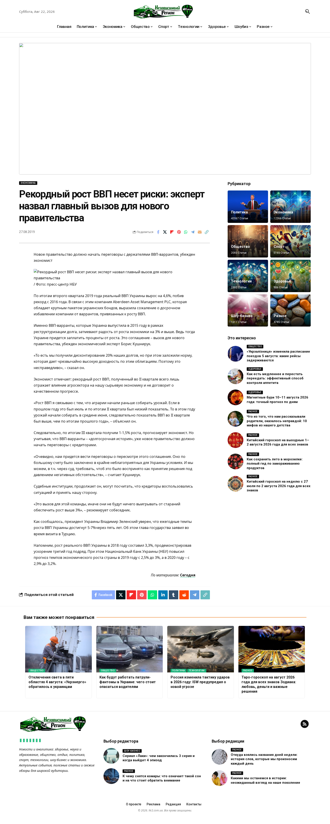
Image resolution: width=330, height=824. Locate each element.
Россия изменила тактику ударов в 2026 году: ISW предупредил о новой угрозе (200, 682)
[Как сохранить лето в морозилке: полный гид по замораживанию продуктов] (235, 461)
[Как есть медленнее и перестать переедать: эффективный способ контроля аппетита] (235, 376)
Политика (239, 212)
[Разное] (290, 310)
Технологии (241, 281)
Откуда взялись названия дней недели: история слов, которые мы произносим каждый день (264, 759)
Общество (240, 246)
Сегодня (187, 575)
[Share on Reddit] (184, 594)
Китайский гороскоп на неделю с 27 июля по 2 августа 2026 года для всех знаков (278, 485)
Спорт (279, 246)
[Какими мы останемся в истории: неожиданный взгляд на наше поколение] (219, 778)
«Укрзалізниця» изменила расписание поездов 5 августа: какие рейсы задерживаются (278, 355)
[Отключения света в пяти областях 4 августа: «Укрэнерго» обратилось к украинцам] (58, 649)
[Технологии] (248, 276)
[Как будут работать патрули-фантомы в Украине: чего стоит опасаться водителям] (129, 649)
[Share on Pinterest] (179, 232)
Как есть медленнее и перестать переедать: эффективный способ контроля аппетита (275, 378)
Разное (280, 316)
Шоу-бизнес (242, 316)
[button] (307, 11)
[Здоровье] (290, 276)
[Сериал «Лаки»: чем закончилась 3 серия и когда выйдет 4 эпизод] (111, 756)
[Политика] (248, 206)
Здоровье (282, 281)
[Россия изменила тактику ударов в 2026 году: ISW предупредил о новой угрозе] (200, 649)
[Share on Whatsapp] (186, 232)
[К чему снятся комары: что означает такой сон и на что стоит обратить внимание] (111, 776)
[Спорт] (290, 241)
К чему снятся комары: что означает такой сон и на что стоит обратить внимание (162, 778)
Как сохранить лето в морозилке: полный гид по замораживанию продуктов (275, 463)
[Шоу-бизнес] (248, 310)
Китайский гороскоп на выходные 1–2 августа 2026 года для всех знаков (278, 442)
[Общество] (248, 241)
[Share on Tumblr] (173, 594)
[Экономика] (290, 206)
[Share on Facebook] (158, 232)
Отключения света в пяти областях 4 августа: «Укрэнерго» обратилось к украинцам (57, 682)
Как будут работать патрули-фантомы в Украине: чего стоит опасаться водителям (127, 682)
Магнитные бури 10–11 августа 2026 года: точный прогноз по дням (277, 399)
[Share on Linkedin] (163, 594)
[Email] (200, 232)
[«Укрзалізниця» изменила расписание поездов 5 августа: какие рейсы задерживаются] (235, 354)
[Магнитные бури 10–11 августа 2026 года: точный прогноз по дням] (235, 397)
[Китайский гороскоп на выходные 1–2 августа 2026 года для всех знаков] (235, 440)
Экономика (28, 183)
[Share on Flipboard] (172, 232)
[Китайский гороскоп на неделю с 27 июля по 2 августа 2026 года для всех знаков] (235, 484)
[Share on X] (165, 232)
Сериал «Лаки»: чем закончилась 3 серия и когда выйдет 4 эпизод (159, 758)
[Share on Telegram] (193, 232)
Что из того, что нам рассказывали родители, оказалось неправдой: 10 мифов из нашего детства (277, 420)
